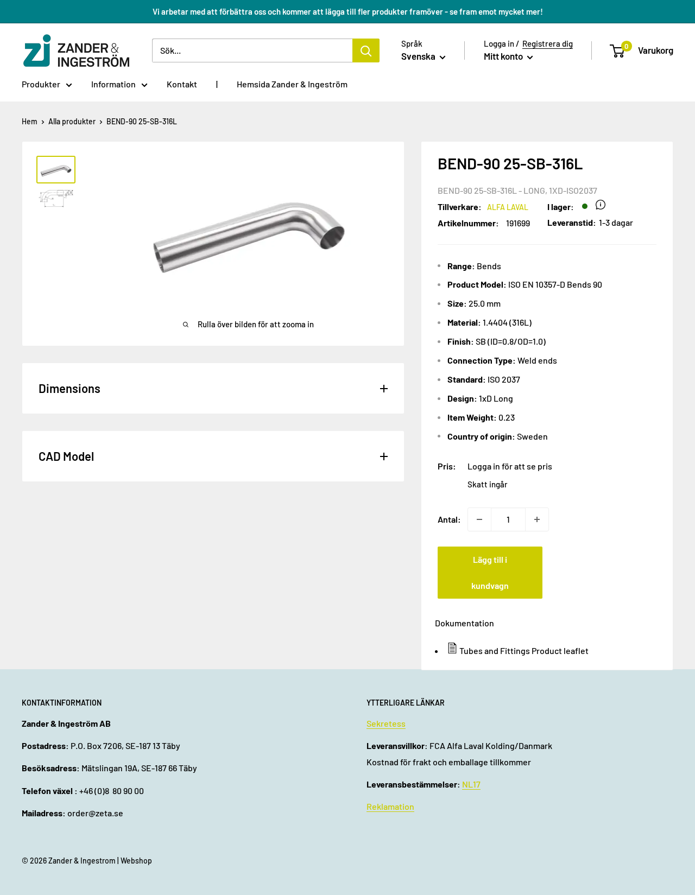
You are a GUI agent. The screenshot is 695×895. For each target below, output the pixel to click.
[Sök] (366, 50)
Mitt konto (504, 55)
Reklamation (390, 806)
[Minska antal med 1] (479, 519)
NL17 (471, 784)
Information (113, 84)
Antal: (449, 519)
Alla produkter (72, 121)
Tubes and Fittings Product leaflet (524, 650)
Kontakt (182, 84)
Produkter (41, 84)
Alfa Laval (507, 207)
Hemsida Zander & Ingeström (292, 84)
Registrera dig (547, 43)
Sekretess (386, 723)
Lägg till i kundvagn (490, 572)
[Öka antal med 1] (537, 519)
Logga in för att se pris (509, 466)
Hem (29, 121)
